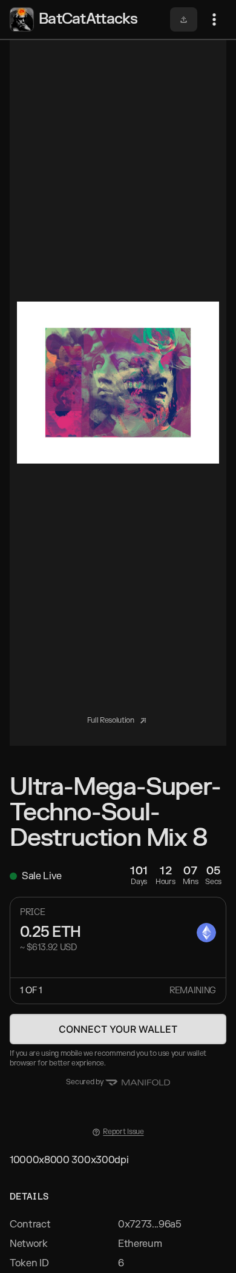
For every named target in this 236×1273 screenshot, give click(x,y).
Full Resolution (111, 720)
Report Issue (123, 1131)
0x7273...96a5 (150, 1224)
